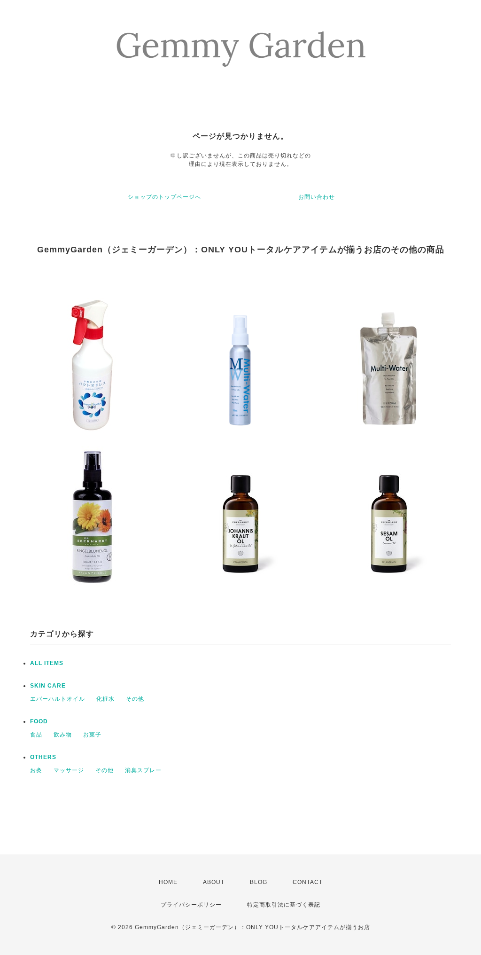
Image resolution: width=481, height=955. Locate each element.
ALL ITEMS (46, 663)
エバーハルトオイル (57, 699)
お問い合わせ (316, 197)
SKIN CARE (48, 685)
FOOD (39, 721)
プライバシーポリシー (191, 904)
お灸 (36, 770)
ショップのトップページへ (164, 197)
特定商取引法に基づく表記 (283, 904)
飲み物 (63, 734)
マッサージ (69, 770)
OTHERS (43, 757)
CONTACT (308, 882)
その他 (135, 699)
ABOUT (214, 882)
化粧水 (105, 699)
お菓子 (92, 734)
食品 (36, 734)
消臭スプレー (143, 770)
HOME (168, 882)
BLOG (258, 882)
